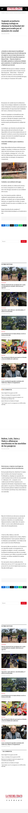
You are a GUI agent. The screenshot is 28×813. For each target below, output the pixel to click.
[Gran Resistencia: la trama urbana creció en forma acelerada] (14, 323)
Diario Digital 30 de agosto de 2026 (9, 393)
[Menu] (2, 8)
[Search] (26, 8)
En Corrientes (7, 389)
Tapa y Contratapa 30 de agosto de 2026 (10, 395)
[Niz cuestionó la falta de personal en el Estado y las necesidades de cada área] (14, 346)
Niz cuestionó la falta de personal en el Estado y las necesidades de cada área (14, 358)
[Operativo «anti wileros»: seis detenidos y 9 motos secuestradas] (14, 299)
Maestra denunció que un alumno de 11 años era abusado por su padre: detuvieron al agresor (13, 286)
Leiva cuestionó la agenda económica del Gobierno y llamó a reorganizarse (12, 381)
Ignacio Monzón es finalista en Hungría (10, 400)
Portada (2, 12)
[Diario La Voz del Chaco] (14, 9)
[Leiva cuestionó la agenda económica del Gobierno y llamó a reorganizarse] (14, 370)
